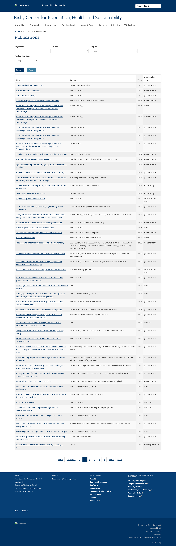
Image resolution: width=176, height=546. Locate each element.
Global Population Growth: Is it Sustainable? (35, 227)
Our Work (35, 25)
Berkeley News (134, 487)
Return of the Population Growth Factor (33, 159)
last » (121, 460)
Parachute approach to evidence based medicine (37, 100)
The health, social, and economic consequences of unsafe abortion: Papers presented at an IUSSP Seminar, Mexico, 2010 (41, 349)
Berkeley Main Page (136, 480)
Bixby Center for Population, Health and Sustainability (68, 18)
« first (61, 460)
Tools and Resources (98, 482)
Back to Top (156, 542)
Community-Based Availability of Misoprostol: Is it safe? (40, 253)
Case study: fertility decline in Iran (30, 193)
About (93, 479)
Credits (25, 511)
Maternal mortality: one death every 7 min (34, 381)
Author (56, 46)
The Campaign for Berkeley (140, 490)
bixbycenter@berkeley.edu (64, 479)
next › (112, 460)
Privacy (157, 534)
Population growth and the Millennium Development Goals (41, 154)
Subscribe (115, 25)
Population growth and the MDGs (30, 198)
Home (17, 31)
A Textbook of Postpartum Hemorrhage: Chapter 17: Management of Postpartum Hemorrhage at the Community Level (39, 146)
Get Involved (68, 25)
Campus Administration (138, 484)
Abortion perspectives (26, 402)
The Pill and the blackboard (28, 90)
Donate (103, 25)
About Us (19, 25)
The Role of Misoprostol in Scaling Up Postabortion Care (41, 269)
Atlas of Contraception (25, 237)
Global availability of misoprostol (30, 85)
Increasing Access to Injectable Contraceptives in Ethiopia (41, 431)
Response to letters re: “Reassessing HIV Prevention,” (40, 242)
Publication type (23, 56)
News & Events (88, 25)
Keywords (19, 46)
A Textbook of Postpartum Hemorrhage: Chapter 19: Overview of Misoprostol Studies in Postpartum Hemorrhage (39, 108)
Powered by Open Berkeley (149, 525)
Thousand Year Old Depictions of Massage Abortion (39, 222)
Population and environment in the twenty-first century (40, 172)
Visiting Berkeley (135, 493)
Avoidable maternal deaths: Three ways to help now (39, 309)
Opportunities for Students (101, 491)
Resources (50, 25)
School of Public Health (53, 5)
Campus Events (135, 496)
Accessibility (155, 528)
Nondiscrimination (153, 531)
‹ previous (72, 460)
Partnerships (95, 494)
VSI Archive (129, 25)
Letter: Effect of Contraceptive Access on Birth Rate (39, 232)
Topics (94, 46)
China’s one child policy (26, 95)
